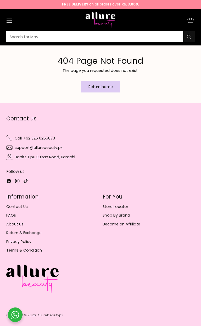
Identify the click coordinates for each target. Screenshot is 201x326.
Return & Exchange (24, 232)
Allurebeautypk (50, 315)
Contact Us (17, 206)
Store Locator (115, 206)
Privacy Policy (18, 241)
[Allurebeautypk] (101, 20)
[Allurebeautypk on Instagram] (17, 182)
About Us (15, 224)
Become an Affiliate (121, 224)
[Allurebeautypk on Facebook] (9, 182)
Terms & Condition (24, 250)
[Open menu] (9, 20)
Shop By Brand (116, 215)
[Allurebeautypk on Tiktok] (26, 182)
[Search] (189, 36)
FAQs (11, 215)
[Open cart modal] (190, 20)
